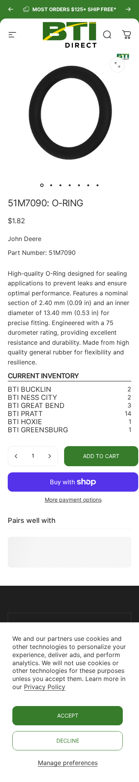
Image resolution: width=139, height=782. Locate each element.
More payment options (73, 499)
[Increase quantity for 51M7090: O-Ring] (49, 456)
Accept (67, 715)
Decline (67, 740)
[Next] (128, 9)
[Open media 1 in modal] (117, 64)
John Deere (24, 239)
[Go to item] (41, 185)
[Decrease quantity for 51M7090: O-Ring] (16, 456)
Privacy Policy (44, 687)
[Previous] (10, 9)
